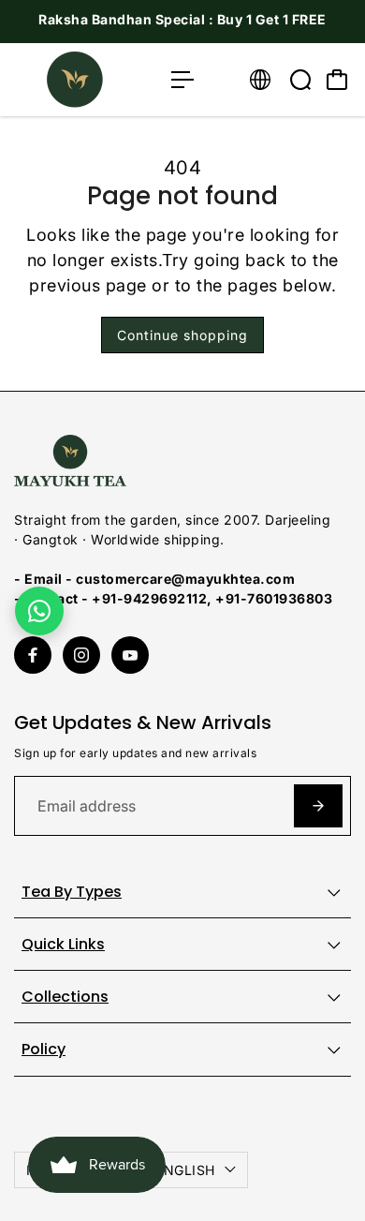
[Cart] (337, 80)
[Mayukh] (83, 79)
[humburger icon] (182, 79)
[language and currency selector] (260, 80)
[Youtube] (130, 655)
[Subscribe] (318, 805)
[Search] (300, 80)
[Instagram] (81, 655)
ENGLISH (185, 1170)
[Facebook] (32, 655)
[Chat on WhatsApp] (39, 611)
